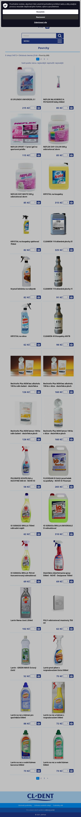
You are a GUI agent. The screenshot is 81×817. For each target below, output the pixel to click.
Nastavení (40, 17)
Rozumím (40, 12)
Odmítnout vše (40, 22)
